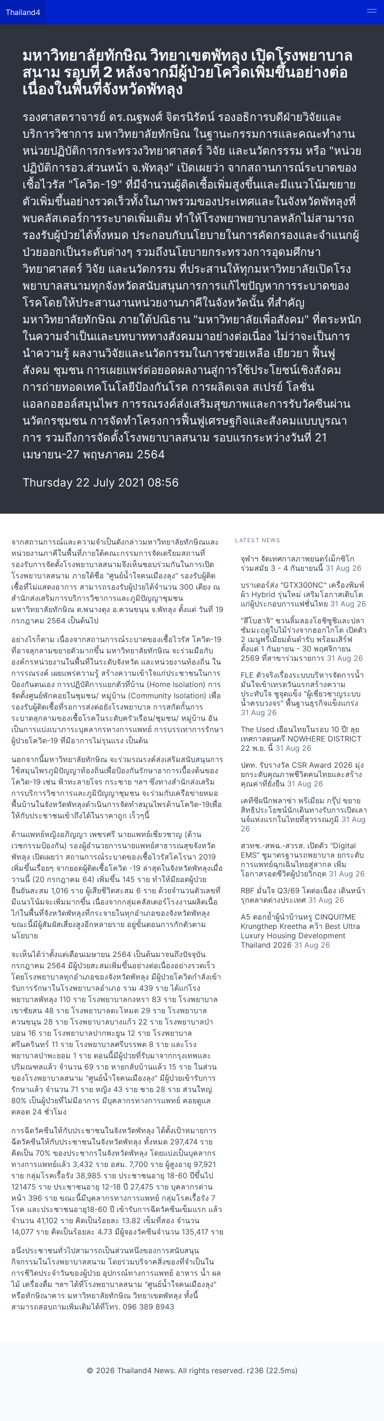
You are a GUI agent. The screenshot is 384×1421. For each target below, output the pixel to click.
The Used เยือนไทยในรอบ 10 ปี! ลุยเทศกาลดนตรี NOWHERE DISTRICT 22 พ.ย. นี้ (301, 739)
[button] (371, 12)
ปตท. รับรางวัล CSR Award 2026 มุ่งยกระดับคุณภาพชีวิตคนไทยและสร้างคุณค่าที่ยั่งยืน (302, 774)
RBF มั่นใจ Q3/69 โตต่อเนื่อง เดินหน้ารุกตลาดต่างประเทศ (303, 895)
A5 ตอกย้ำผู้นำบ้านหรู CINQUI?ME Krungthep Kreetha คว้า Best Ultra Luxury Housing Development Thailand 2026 (300, 931)
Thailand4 (23, 12)
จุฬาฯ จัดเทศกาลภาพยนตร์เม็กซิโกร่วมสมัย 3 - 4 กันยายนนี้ (301, 563)
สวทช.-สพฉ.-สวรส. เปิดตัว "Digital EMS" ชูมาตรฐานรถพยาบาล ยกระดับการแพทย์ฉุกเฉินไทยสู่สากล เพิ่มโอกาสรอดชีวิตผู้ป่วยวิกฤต (303, 859)
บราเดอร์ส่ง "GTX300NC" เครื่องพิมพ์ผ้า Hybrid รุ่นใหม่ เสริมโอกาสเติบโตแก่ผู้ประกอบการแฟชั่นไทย (303, 594)
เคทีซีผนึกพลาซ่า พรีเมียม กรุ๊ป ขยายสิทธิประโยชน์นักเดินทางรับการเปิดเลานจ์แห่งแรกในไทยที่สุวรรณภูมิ (304, 814)
